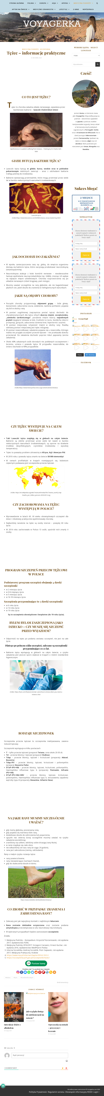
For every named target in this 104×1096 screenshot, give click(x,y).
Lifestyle (63, 9)
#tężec (15, 977)
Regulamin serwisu (56, 1092)
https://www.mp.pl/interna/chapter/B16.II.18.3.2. (28, 955)
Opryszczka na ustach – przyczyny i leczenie (58, 1027)
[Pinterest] (39, 972)
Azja (54, 3)
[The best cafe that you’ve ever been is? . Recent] (86, 338)
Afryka (65, 3)
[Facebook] (21, 972)
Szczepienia (45, 49)
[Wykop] (47, 972)
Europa (43, 3)
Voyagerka (52, 24)
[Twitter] (32, 972)
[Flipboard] (43, 972)
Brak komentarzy (62, 982)
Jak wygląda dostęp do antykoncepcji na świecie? (35, 1014)
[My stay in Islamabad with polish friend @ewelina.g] (86, 329)
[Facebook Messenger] (25, 972)
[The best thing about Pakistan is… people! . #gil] (95, 338)
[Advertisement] (36, 76)
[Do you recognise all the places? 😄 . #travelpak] (86, 347)
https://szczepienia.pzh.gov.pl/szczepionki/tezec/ (28, 957)
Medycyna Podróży (82, 3)
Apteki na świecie (19, 9)
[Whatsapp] (28, 972)
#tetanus (7, 977)
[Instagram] (18, 972)
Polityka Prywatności (38, 1092)
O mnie (76, 9)
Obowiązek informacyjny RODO (79, 1092)
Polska (31, 3)
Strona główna (16, 3)
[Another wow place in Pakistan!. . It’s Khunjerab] (77, 347)
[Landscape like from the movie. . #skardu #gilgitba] (77, 329)
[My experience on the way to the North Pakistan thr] (95, 347)
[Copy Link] (50, 972)
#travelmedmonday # (27, 977)
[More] (54, 972)
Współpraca (88, 9)
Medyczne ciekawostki (43, 9)
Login (95, 1092)
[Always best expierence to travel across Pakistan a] (95, 329)
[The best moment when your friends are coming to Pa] (77, 338)
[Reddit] (36, 972)
